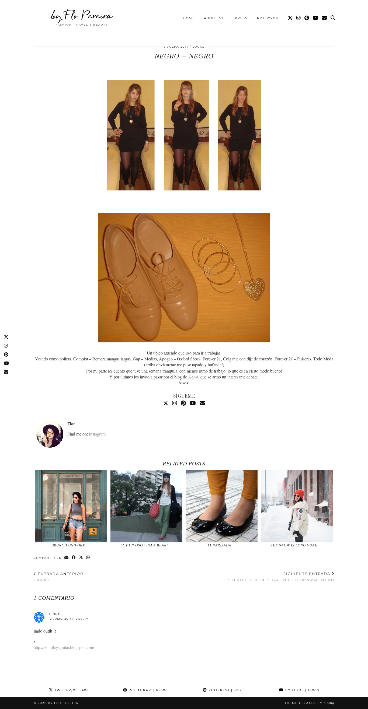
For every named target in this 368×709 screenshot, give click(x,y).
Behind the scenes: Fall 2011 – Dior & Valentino (280, 576)
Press (241, 18)
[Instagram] (298, 18)
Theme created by (309, 703)
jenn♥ (54, 614)
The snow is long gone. (294, 545)
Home (189, 18)
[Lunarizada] (222, 506)
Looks (198, 46)
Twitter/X (71, 690)
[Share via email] (66, 557)
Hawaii (58, 576)
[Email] (324, 18)
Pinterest (224, 690)
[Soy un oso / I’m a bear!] (146, 506)
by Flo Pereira (81, 15)
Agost (193, 377)
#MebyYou (268, 18)
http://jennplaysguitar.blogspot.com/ (64, 647)
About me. (215, 18)
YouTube (301, 690)
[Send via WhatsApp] (88, 557)
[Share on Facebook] (74, 557)
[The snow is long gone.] (297, 506)
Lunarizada (219, 545)
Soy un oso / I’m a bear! (144, 545)
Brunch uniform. (69, 545)
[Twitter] (290, 18)
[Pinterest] (307, 18)
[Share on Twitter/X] (81, 557)
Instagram (97, 434)
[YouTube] (316, 18)
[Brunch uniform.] (71, 506)
